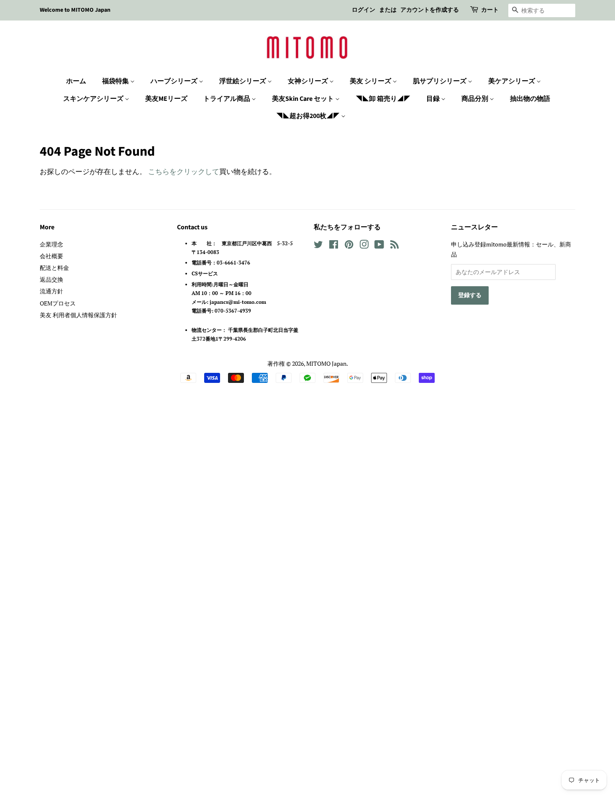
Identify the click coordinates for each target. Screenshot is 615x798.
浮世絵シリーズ (243, 81)
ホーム (76, 81)
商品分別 (475, 98)
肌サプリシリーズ (440, 81)
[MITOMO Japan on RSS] (394, 246)
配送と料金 (54, 268)
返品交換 (51, 279)
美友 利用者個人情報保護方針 (78, 315)
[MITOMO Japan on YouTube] (379, 246)
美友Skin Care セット (303, 98)
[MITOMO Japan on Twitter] (318, 246)
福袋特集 (116, 81)
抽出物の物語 (530, 98)
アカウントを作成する (429, 10)
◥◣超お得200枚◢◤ (308, 116)
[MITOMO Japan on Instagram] (364, 246)
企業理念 (51, 244)
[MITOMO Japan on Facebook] (333, 246)
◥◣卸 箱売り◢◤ (383, 98)
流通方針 (51, 291)
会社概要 (51, 256)
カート (490, 10)
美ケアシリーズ (512, 81)
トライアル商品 (227, 98)
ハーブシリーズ (175, 81)
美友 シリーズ (371, 81)
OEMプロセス (58, 303)
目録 (433, 98)
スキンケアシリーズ (94, 98)
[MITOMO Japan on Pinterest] (349, 246)
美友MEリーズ (166, 98)
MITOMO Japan (326, 363)
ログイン (363, 10)
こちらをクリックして (183, 171)
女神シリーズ (308, 81)
